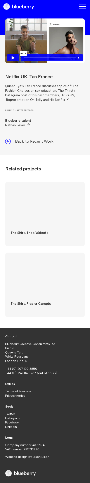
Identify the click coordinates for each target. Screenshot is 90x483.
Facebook (12, 422)
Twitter (10, 414)
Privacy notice (15, 396)
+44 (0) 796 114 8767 (21, 373)
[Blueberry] (18, 6)
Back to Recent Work (34, 141)
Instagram (12, 418)
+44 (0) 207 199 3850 (21, 369)
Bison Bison (41, 457)
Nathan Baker (15, 125)
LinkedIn (11, 427)
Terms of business (18, 391)
